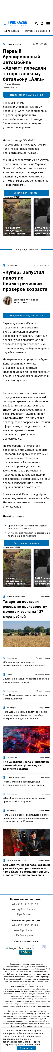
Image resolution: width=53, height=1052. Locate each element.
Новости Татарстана (16, 596)
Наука (9, 674)
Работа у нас (25, 935)
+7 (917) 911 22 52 (25, 904)
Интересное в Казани (16, 860)
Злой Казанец (12, 506)
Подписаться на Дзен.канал (26, 94)
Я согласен (26, 1048)
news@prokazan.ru (25, 930)
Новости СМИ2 (11, 197)
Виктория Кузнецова (26, 299)
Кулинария (11, 707)
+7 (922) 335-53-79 (25, 925)
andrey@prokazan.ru (25, 909)
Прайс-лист (25, 914)
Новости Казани (14, 44)
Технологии (12, 265)
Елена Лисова (12, 84)
